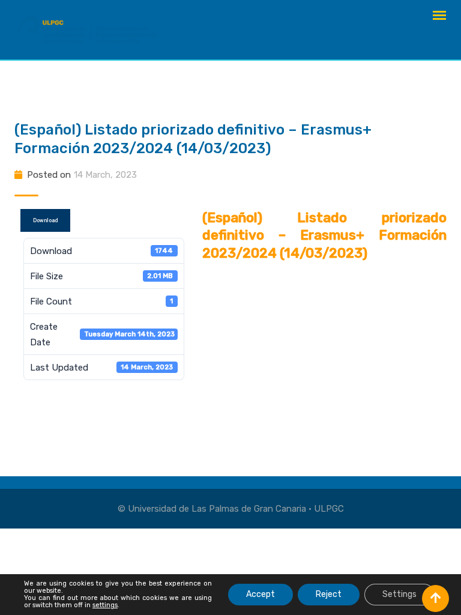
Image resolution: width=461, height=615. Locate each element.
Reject (329, 594)
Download (45, 220)
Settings (399, 594)
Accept (260, 594)
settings (105, 605)
